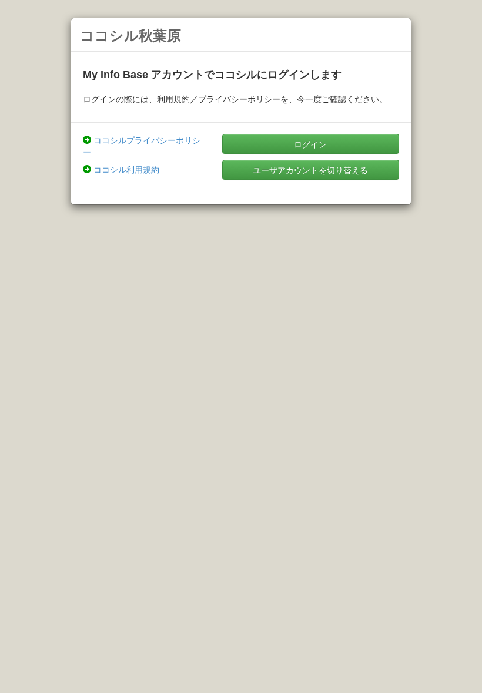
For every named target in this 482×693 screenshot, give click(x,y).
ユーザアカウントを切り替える (310, 170)
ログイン (310, 144)
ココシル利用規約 (126, 169)
